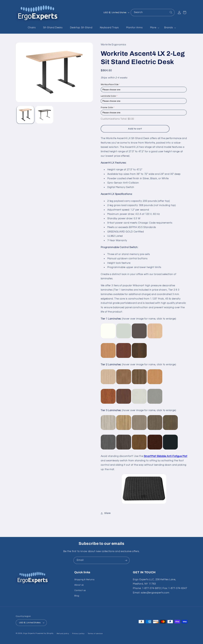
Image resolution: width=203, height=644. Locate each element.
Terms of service (95, 633)
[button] (153, 27)
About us (79, 585)
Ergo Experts (29, 633)
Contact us (80, 590)
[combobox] (152, 12)
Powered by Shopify (44, 633)
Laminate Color (108, 96)
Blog (76, 596)
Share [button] (107, 513)
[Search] (170, 12)
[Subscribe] (126, 560)
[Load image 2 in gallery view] (44, 114)
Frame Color (107, 107)
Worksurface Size (110, 84)
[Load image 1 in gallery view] (25, 114)
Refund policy (63, 633)
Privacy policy (78, 633)
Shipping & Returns (84, 579)
